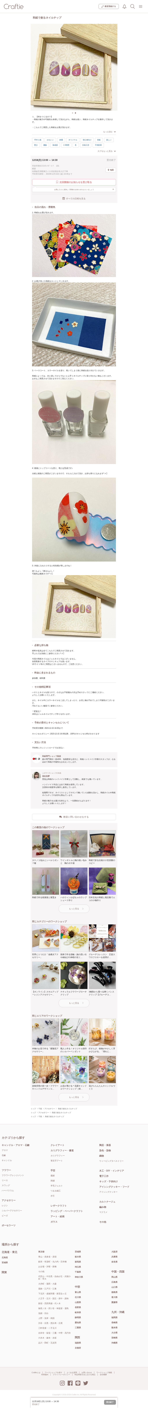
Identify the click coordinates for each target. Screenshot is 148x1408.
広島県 (114, 1282)
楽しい (108, 140)
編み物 (102, 1207)
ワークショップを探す (53, 1373)
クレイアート (57, 1145)
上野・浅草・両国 (46, 1318)
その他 (102, 1222)
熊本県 (114, 1327)
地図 (112, 170)
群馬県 (78, 1262)
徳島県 (114, 1292)
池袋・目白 (43, 1313)
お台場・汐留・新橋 (47, 1266)
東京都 (41, 1251)
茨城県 (78, 1251)
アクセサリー (9, 1200)
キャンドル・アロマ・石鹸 (15, 1145)
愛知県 (78, 1322)
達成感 (55, 145)
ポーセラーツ (9, 1225)
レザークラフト (59, 1205)
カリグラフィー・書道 (62, 1150)
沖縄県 (114, 1343)
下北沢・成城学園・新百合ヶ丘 (52, 1293)
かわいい (50, 140)
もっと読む (108, 132)
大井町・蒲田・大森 (47, 1284)
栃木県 (78, 1257)
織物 (101, 1156)
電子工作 (104, 1176)
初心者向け (87, 140)
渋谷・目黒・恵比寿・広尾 (50, 1323)
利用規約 (44, 1375)
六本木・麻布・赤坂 (47, 1338)
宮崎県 (114, 1338)
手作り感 (37, 140)
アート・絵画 (57, 1216)
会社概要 (103, 1375)
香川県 (114, 1297)
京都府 (78, 1348)
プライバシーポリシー (61, 1375)
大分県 (114, 1332)
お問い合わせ (87, 1373)
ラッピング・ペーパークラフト (67, 1211)
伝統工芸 (85, 145)
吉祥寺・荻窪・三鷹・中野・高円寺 (54, 1333)
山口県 (114, 1287)
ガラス (54, 1222)
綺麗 (61, 140)
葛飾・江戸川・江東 (47, 1289)
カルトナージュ (107, 1201)
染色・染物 (105, 1150)
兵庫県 (114, 1257)
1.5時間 (66, 145)
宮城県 (5, 1262)
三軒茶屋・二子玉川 (47, 1328)
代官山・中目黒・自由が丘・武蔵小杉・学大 (54, 1277)
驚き (36, 145)
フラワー (6, 1170)
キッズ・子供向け (108, 1181)
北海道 (5, 1257)
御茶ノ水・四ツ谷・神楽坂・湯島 (53, 1308)
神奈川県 (79, 1277)
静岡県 (78, 1317)
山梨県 (78, 1302)
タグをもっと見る (105, 151)
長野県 (78, 1307)
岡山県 (114, 1277)
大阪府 (114, 1251)
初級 (99, 140)
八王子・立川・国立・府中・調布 (53, 1298)
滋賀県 (78, 1343)
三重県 (78, 1327)
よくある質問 (72, 1373)
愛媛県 (114, 1302)
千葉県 (78, 1272)
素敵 (45, 145)
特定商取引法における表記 (85, 1375)
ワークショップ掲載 (104, 1373)
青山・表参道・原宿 (47, 1257)
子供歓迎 (98, 145)
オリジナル (73, 140)
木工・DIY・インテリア (111, 1170)
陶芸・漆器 (105, 1145)
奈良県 (114, 1262)
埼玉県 (78, 1267)
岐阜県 (78, 1312)
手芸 (53, 1170)
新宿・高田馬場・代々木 (49, 1303)
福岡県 (114, 1317)
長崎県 (114, 1322)
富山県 (78, 1292)
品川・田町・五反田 (47, 1343)
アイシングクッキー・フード (114, 1187)
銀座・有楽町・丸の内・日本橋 (52, 1261)
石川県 (78, 1297)
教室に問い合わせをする (76, 817)
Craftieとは (36, 1373)
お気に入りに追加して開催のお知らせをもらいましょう (84, 189)
